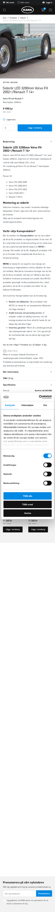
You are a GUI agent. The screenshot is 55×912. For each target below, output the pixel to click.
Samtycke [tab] (10, 405)
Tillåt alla (27, 496)
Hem (4, 18)
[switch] (47, 464)
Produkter (13, 18)
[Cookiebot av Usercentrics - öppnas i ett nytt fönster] (39, 397)
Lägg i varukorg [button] (13, 529)
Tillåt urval (27, 504)
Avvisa (27, 513)
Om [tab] (45, 405)
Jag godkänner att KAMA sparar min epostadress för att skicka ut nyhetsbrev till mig (27, 902)
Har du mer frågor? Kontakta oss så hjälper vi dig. (25, 344)
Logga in (48, 2)
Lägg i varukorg (35, 127)
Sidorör (23, 18)
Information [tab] (27, 405)
